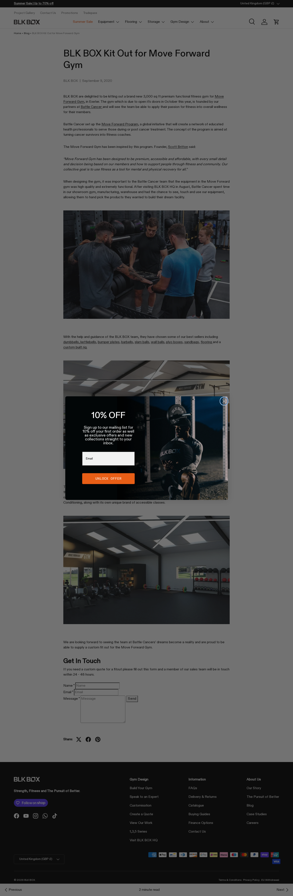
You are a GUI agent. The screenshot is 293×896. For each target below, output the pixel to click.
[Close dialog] (224, 401)
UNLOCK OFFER (108, 478)
